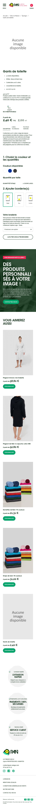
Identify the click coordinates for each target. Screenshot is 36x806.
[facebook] (10, 771)
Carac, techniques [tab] (15, 128)
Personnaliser (9, 386)
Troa (31, 802)
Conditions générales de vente (14, 786)
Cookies (5, 803)
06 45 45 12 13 (7, 767)
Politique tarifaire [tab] (26, 128)
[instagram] (5, 771)
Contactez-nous (11, 302)
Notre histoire (8, 789)
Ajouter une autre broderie (17, 237)
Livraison (6, 779)
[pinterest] (14, 771)
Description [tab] (6, 129)
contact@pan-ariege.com (11, 765)
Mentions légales (9, 782)
